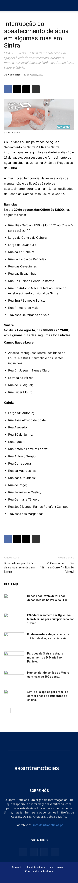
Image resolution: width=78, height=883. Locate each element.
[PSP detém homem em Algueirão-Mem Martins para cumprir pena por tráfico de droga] (14, 620)
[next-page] (12, 710)
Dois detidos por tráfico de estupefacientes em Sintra (20, 567)
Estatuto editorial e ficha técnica (45, 867)
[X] (17, 89)
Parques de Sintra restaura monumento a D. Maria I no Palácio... (45, 657)
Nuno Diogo (14, 74)
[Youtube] (55, 852)
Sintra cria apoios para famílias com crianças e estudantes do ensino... (47, 695)
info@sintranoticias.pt (48, 825)
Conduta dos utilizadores (39, 871)
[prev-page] (6, 710)
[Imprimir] (36, 89)
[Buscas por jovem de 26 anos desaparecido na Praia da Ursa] (14, 601)
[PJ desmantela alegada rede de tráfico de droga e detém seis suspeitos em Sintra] (14, 639)
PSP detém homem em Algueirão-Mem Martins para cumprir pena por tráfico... (50, 619)
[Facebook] (8, 89)
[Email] (26, 89)
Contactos (17, 867)
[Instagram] (34, 852)
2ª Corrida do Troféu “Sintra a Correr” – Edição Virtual (57, 567)
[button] (6, 5)
